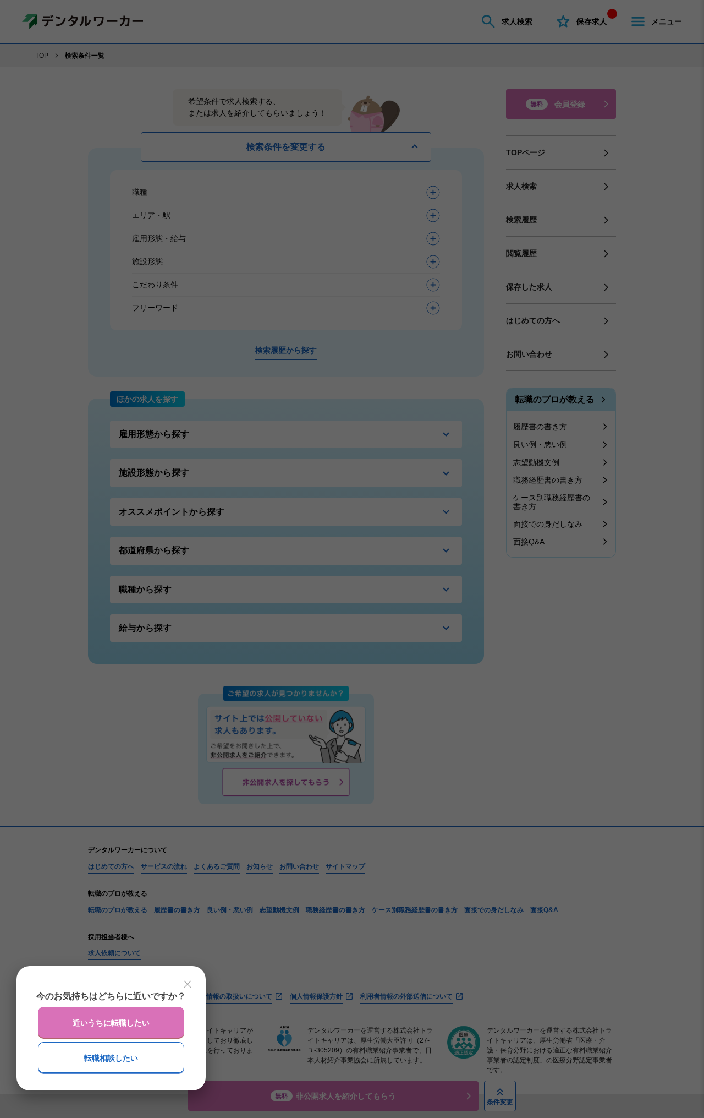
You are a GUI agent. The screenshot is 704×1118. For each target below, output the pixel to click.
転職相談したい (111, 1058)
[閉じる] (188, 984)
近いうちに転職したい (111, 1022)
